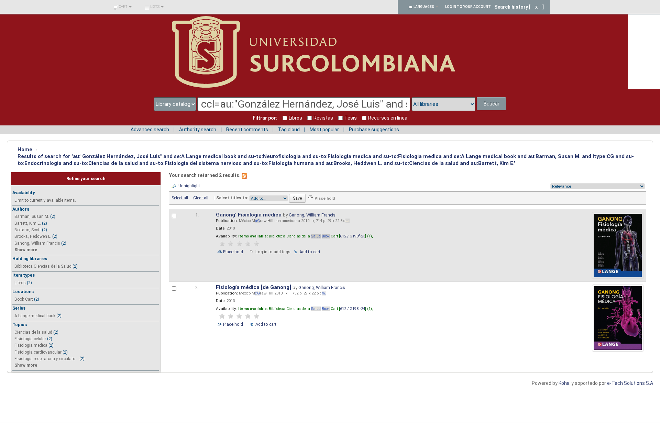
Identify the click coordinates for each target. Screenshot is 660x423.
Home (25, 149)
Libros (20, 282)
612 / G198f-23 (352, 236)
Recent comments (247, 129)
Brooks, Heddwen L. (32, 236)
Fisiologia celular (30, 338)
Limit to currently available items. (45, 200)
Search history (511, 7)
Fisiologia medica (30, 345)
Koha (564, 383)
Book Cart (23, 299)
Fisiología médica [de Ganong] (254, 287)
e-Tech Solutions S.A (630, 383)
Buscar (491, 104)
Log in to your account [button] (468, 7)
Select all (180, 198)
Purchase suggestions (374, 129)
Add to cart (309, 251)
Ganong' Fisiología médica (249, 215)
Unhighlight (189, 185)
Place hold (233, 251)
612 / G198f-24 (352, 309)
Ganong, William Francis (37, 243)
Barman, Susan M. (31, 216)
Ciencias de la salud (33, 332)
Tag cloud (289, 129)
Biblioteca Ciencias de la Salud (43, 266)
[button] (122, 7)
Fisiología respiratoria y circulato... (46, 358)
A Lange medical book (34, 315)
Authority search (197, 129)
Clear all (200, 198)
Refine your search (85, 178)
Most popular (324, 129)
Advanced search (150, 129)
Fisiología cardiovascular (38, 352)
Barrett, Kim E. (27, 223)
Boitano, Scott (27, 229)
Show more (25, 249)
